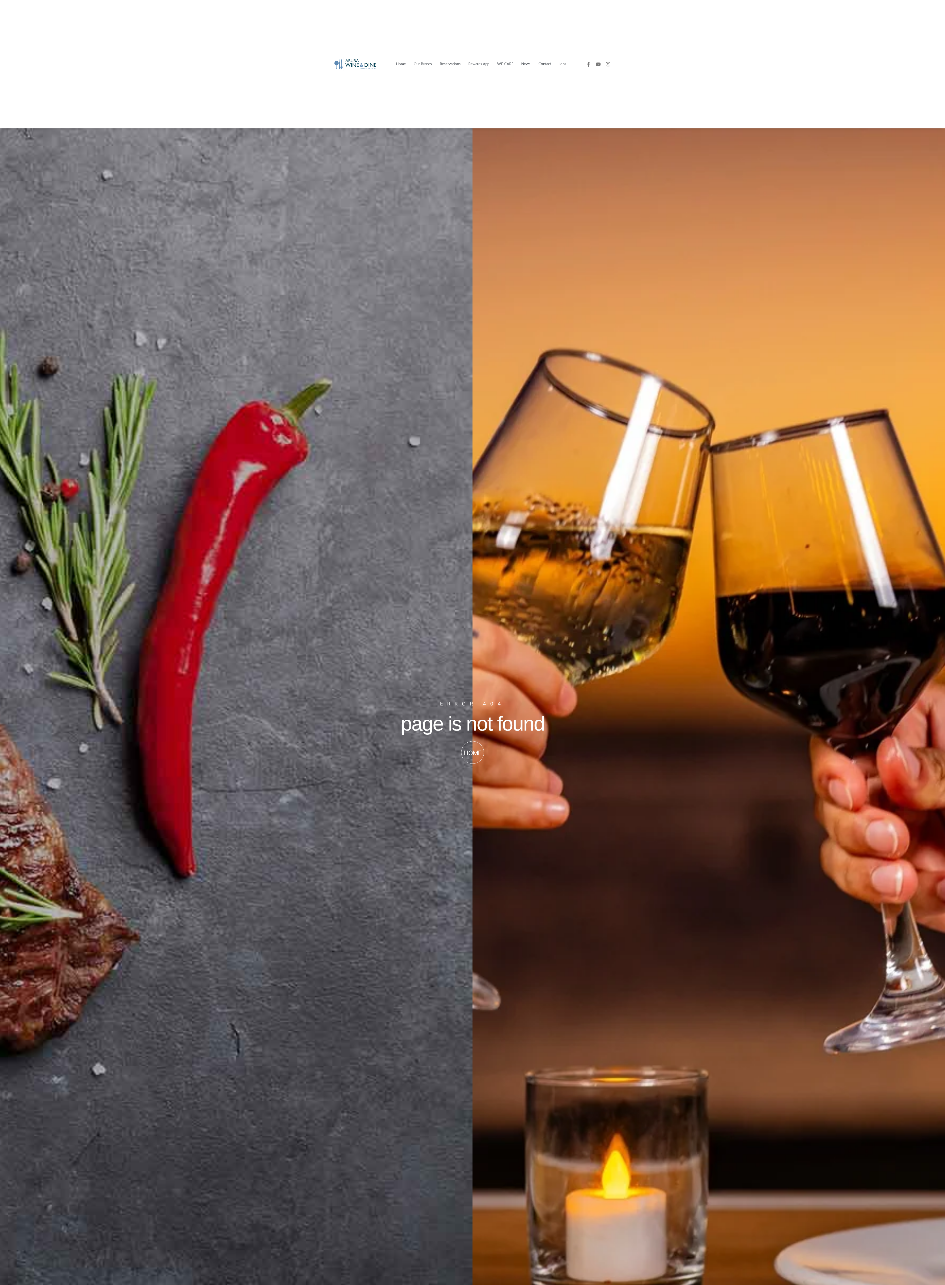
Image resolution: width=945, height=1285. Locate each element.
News (526, 64)
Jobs (562, 64)
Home (401, 64)
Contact (544, 64)
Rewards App (478, 64)
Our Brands (423, 64)
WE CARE (505, 64)
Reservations (450, 64)
